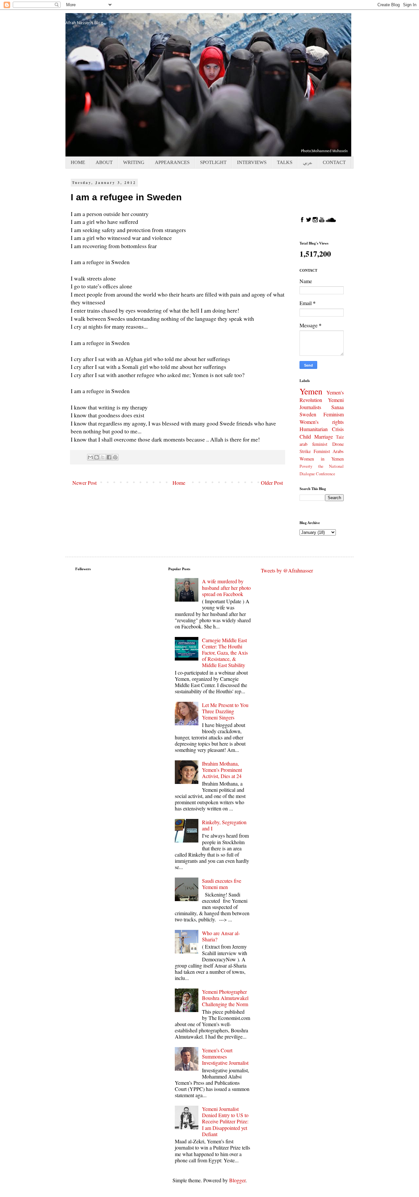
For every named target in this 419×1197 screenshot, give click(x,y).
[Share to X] (103, 457)
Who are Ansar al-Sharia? (221, 936)
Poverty (306, 466)
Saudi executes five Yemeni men (221, 883)
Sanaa (337, 407)
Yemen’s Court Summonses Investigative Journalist (225, 1056)
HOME (78, 162)
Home (179, 482)
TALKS (284, 162)
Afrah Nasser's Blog (84, 22)
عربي (307, 162)
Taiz (340, 437)
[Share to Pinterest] (115, 457)
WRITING (133, 162)
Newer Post (84, 482)
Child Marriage (316, 436)
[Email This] (90, 457)
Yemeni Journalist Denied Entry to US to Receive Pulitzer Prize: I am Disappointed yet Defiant (225, 1121)
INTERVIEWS (251, 162)
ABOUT (104, 162)
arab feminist (313, 444)
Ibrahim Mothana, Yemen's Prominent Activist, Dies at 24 (222, 769)
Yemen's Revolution (322, 396)
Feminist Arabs (329, 451)
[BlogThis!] (96, 457)
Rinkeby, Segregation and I (224, 825)
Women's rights (322, 421)
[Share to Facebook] (109, 457)
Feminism (333, 414)
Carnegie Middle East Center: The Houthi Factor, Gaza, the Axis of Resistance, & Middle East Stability (225, 653)
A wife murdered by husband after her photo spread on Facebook (226, 587)
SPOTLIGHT (213, 162)
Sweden (308, 414)
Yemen (311, 391)
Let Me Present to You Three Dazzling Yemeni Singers (225, 711)
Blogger (237, 1180)
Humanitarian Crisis (322, 429)
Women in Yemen (322, 459)
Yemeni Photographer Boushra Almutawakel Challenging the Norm (225, 997)
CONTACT (334, 162)
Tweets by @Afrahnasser (287, 570)
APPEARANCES (172, 162)
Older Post (272, 482)
